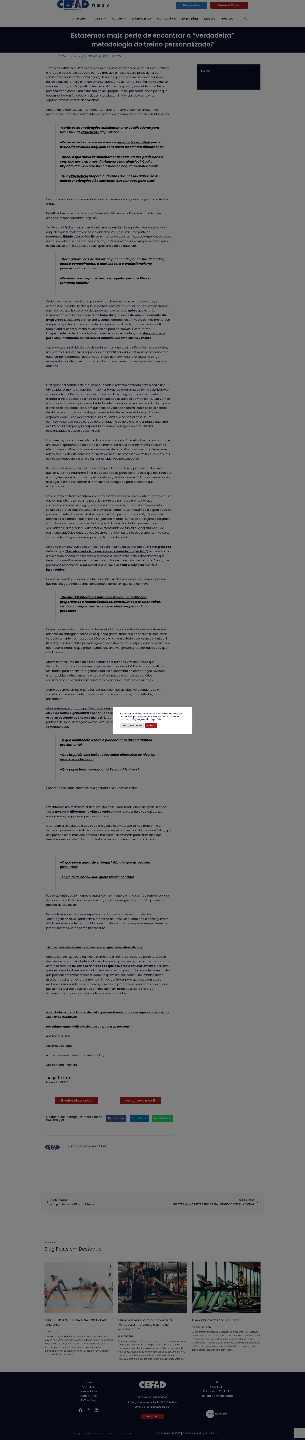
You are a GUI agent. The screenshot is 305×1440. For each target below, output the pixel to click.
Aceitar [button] (151, 725)
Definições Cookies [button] (132, 725)
